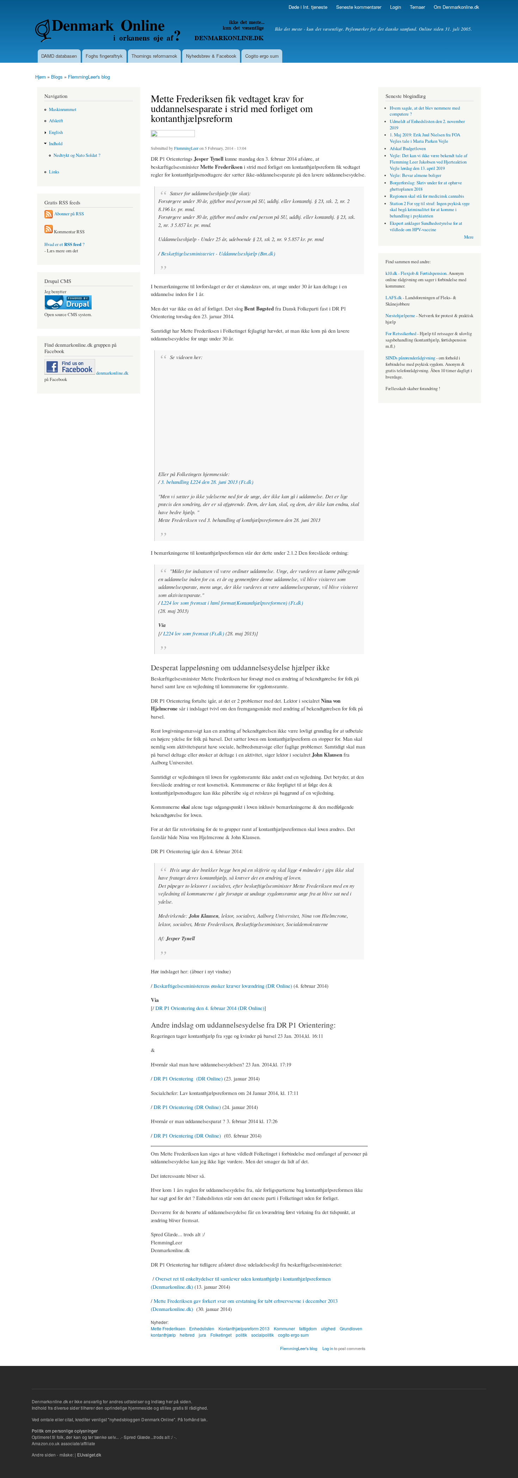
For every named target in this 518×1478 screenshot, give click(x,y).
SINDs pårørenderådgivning (410, 358)
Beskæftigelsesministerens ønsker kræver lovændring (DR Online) (224, 985)
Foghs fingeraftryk (104, 56)
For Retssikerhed (401, 334)
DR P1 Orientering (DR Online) (188, 1078)
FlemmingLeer (186, 148)
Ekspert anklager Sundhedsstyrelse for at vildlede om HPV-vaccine (426, 226)
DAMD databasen (59, 56)
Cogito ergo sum (262, 56)
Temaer (417, 7)
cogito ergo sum (293, 1335)
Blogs (57, 76)
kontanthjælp (163, 1335)
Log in (327, 1348)
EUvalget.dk (89, 1455)
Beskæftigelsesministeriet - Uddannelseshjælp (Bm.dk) (218, 253)
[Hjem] (151, 31)
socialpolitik (262, 1335)
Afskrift (56, 121)
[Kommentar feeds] (48, 232)
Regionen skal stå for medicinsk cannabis (427, 196)
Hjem (40, 76)
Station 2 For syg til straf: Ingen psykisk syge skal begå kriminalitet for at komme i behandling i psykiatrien (430, 210)
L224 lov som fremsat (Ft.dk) (193, 633)
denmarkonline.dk (111, 373)
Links (54, 172)
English (56, 132)
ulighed (328, 1328)
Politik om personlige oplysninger (65, 1431)
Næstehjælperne (400, 316)
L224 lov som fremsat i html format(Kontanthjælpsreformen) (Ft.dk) (232, 602)
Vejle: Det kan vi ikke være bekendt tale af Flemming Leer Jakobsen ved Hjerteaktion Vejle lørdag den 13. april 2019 (428, 162)
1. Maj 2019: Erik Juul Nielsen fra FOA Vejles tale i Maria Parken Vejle (425, 138)
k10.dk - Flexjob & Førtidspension (416, 273)
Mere (469, 237)
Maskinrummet (62, 109)
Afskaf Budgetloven (408, 149)
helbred (187, 1335)
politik (241, 1335)
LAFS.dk (394, 298)
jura (202, 1335)
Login (395, 7)
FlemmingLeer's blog (89, 76)
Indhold (55, 144)
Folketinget (221, 1335)
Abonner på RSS (69, 214)
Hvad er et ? (64, 244)
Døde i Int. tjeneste (308, 7)
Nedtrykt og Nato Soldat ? (77, 155)
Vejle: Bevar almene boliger (415, 175)
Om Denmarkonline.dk (456, 7)
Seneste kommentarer (358, 7)
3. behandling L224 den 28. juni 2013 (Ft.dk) (207, 481)
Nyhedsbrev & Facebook (211, 56)
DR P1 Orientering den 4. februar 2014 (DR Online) (209, 1007)
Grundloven (351, 1328)
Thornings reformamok (154, 56)
